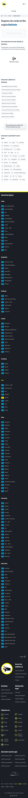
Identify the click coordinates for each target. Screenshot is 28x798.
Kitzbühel (5, 394)
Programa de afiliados (6, 699)
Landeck (5, 401)
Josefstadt (5, 450)
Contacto (17, 680)
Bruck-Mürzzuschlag (8, 206)
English (7, 786)
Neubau (5, 472)
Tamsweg (5, 308)
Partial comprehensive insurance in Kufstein (11, 89)
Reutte (5, 407)
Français (15, 784)
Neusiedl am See (7, 277)
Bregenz (5, 363)
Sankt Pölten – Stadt (8, 618)
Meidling (5, 469)
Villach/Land (6, 348)
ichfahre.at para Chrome (6, 755)
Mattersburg (6, 274)
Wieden (5, 491)
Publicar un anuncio (5, 690)
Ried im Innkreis (7, 531)
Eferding (5, 506)
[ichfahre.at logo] (4, 4)
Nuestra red (3, 696)
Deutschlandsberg (7, 209)
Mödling (5, 606)
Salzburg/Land (6, 305)
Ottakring (5, 475)
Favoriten (5, 434)
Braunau (5, 503)
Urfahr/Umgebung (7, 547)
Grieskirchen (6, 515)
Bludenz (5, 367)
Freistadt (5, 509)
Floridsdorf (6, 438)
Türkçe (10, 784)
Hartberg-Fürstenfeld (8, 222)
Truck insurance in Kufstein (7, 113)
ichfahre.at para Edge (5, 759)
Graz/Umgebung (7, 218)
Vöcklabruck (6, 550)
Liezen (4, 231)
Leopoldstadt (6, 456)
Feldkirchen (6, 323)
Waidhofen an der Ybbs (8, 643)
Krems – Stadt (6, 599)
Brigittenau (6, 425)
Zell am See (6, 311)
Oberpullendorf (6, 281)
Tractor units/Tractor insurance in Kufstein (11, 110)
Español (20, 784)
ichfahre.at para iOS (5, 766)
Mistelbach (6, 612)
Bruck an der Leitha (7, 571)
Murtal (5, 237)
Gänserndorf (6, 581)
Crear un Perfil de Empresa (7, 693)
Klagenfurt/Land (7, 333)
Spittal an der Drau (7, 336)
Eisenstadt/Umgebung (8, 265)
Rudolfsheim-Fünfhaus (8, 481)
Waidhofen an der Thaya (8, 640)
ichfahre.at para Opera (20, 759)
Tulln (4, 631)
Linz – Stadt (6, 522)
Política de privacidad (20, 695)
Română (25, 784)
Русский (6, 784)
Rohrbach (5, 534)
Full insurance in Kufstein (7, 93)
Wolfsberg (5, 351)
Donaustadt (6, 431)
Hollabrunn (6, 584)
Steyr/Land (5, 540)
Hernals (5, 441)
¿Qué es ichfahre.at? (19, 670)
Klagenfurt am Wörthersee (9, 330)
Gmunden (5, 512)
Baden (5, 574)
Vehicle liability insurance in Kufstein (9, 86)
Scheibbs (5, 625)
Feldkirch (5, 373)
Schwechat (5, 628)
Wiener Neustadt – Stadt (8, 637)
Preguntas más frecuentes (21, 674)
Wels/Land (5, 556)
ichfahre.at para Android (20, 762)
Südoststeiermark (7, 243)
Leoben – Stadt (6, 228)
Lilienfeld (5, 603)
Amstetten (5, 568)
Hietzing (5, 444)
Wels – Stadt (6, 553)
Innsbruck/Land (7, 388)
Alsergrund (6, 422)
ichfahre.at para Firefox (20, 755)
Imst (4, 391)
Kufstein (9, 15)
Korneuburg (6, 593)
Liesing (5, 460)
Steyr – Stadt (6, 544)
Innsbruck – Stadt (8, 385)
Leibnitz (5, 225)
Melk (4, 609)
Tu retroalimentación (19, 677)
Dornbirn (5, 370)
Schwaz (5, 410)
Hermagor (5, 326)
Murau (5, 240)
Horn (4, 587)
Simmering (6, 485)
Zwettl (4, 647)
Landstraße (6, 453)
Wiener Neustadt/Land (8, 634)
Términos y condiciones (20, 702)
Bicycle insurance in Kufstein (8, 116)
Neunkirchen (6, 615)
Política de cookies (19, 698)
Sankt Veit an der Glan (8, 339)
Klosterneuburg (7, 590)
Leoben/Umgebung (7, 234)
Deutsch (12, 786)
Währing (5, 488)
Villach (5, 342)
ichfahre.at (10, 793)
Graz (4, 212)
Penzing (5, 478)
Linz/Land (5, 525)
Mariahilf (5, 466)
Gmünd (5, 578)
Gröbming (5, 215)
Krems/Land (6, 596)
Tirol (5, 15)
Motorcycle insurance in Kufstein (9, 103)
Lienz (4, 404)
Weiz (4, 250)
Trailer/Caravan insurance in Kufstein (9, 106)
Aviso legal (17, 692)
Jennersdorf (6, 271)
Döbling (5, 428)
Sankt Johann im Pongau (9, 299)
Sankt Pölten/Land (7, 621)
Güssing (5, 268)
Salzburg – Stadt (7, 302)
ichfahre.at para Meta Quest (21, 766)
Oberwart (5, 284)
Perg (4, 528)
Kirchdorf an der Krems (8, 519)
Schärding (5, 537)
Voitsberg (5, 247)
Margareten (6, 463)
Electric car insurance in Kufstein (9, 96)
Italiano (3, 786)
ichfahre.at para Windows (6, 762)
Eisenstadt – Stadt (7, 262)
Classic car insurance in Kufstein (9, 100)
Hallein (5, 296)
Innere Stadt (6, 447)
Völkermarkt (6, 345)
